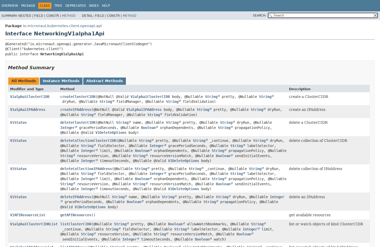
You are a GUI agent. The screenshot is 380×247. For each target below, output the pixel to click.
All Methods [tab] (23, 81)
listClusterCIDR (75, 224)
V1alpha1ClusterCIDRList (34, 224)
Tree (58, 5)
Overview (10, 5)
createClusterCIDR (77, 97)
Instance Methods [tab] (61, 81)
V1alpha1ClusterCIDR (29, 97)
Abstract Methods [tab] (104, 81)
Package (28, 5)
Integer (67, 128)
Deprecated (75, 5)
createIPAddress (75, 109)
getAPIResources (75, 215)
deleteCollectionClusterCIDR (88, 140)
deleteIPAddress (75, 197)
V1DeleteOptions (110, 132)
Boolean (148, 128)
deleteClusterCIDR (77, 122)
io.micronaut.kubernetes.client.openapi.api (62, 26)
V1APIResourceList (27, 215)
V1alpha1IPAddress (27, 109)
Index (94, 5)
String (211, 97)
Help (106, 5)
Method (68, 16)
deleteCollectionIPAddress (86, 169)
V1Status (18, 122)
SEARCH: (259, 15)
